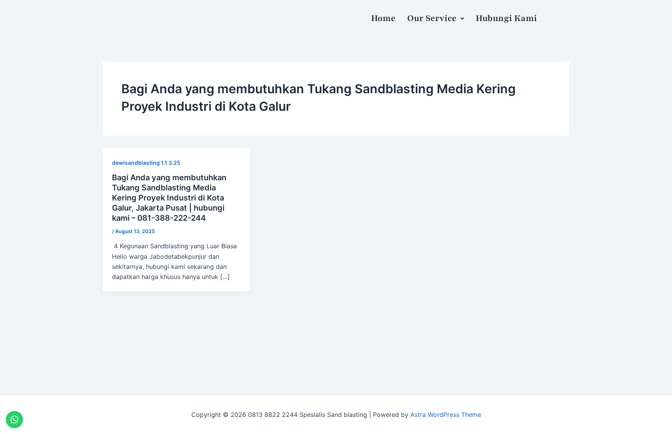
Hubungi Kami (506, 18)
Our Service (432, 18)
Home (383, 18)
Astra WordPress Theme (445, 414)
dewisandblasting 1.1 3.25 (146, 162)
